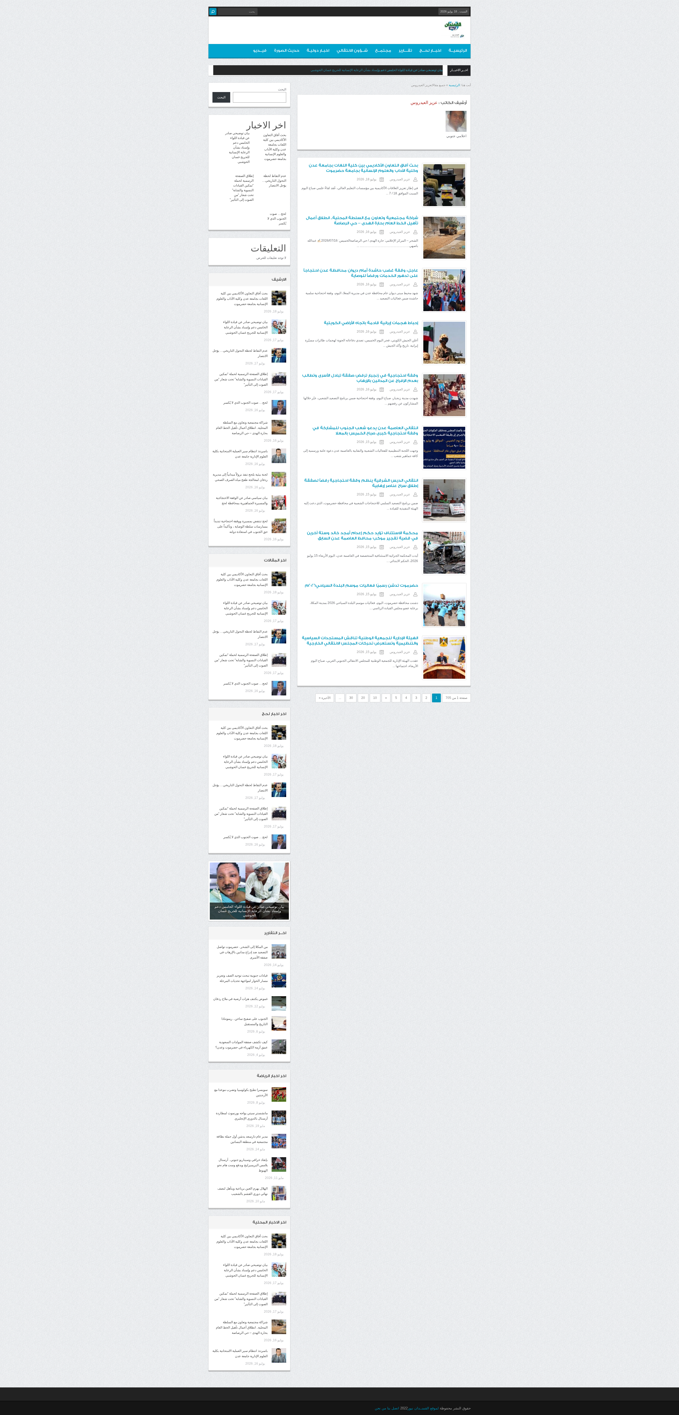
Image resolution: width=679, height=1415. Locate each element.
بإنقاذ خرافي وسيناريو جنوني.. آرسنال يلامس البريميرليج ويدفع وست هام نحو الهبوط (242, 1165)
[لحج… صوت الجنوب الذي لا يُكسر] (279, 407)
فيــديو (260, 50)
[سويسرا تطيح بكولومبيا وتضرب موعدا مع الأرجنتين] (279, 1094)
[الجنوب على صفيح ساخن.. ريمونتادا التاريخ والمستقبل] (279, 1023)
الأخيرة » (324, 698)
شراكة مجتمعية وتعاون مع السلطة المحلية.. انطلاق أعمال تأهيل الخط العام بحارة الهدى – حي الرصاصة (242, 428)
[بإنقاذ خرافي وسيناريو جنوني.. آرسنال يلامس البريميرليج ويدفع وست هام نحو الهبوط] (279, 1164)
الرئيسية (454, 85)
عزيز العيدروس (400, 179)
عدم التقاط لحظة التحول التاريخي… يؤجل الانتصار (410, 70)
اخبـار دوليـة (318, 50)
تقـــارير (405, 50)
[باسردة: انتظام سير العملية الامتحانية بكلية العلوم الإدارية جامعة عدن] (279, 456)
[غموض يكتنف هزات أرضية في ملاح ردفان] (279, 1003)
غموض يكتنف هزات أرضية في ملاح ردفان (240, 999)
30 (351, 698)
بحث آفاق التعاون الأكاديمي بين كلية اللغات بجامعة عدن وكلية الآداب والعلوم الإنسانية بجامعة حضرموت (242, 298)
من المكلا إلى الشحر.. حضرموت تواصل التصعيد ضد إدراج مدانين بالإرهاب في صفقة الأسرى (242, 952)
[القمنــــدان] (453, 34)
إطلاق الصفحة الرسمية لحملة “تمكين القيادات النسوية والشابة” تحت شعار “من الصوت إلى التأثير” (241, 379)
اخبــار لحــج (430, 50)
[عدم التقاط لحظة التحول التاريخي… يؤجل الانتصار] (279, 355)
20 (363, 698)
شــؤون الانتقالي (352, 50)
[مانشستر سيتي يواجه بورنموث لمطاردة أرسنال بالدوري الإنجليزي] (279, 1118)
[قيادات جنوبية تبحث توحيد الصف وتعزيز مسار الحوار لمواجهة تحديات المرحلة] (279, 980)
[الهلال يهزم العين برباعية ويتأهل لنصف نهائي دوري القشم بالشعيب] (279, 1193)
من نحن (380, 1408)
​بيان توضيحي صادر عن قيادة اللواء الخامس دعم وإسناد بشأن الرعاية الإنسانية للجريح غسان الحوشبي (237, 147)
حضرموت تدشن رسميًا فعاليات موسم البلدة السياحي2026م (361, 585)
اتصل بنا (393, 1408)
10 (375, 698)
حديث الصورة (286, 50)
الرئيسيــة (458, 50)
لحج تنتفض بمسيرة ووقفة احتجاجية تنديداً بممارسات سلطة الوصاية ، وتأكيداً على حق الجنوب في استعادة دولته (241, 526)
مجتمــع (383, 50)
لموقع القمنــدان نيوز (423, 1408)
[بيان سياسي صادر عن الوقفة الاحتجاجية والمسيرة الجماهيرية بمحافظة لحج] (279, 502)
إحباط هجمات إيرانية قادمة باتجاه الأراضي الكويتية (371, 323)
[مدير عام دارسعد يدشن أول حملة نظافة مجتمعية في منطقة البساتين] (279, 1141)
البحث (282, 89)
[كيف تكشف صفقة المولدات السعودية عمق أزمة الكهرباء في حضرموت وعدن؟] (279, 1046)
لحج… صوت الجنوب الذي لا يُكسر (276, 218)
